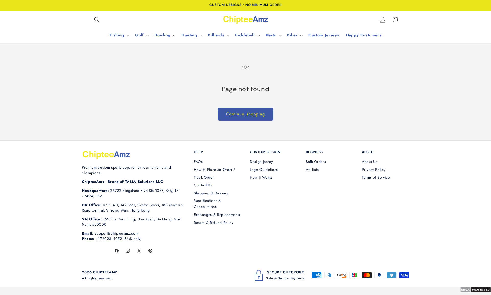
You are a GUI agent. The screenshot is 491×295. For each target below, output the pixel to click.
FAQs (198, 161)
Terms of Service (376, 177)
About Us (369, 161)
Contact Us (203, 185)
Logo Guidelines (264, 169)
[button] (97, 19)
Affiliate (312, 169)
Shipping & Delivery (211, 193)
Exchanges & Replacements (217, 214)
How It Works (261, 177)
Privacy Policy (373, 169)
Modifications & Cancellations (207, 203)
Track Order (204, 177)
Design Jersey (261, 161)
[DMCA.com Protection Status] (475, 291)
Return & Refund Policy (213, 222)
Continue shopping (245, 114)
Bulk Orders (316, 161)
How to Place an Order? (214, 169)
